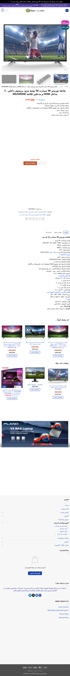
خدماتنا (35, 669)
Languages (36, 5)
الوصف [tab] (66, 232)
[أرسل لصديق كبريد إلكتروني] (33, 218)
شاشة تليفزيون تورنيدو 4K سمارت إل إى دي (31, 214)
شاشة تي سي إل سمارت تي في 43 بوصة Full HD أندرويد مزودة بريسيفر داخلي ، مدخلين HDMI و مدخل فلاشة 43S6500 (58, 345)
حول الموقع (30, 669)
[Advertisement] (35, 138)
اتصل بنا (40, 669)
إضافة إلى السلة (30, 163)
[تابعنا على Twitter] (36, 593)
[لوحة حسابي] (6, 10)
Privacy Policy (64, 612)
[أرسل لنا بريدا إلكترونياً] (33, 593)
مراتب (67, 503)
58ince (44, 214)
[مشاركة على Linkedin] (26, 218)
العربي (61, 86)
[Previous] (65, 44)
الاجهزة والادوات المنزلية (40, 212)
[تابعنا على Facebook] (39, 593)
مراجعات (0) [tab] (49, 232)
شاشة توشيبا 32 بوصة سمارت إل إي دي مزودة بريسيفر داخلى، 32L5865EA (58, 387)
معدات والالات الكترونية (62, 543)
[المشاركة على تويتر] (36, 218)
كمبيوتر (66, 514)
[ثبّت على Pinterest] (30, 218)
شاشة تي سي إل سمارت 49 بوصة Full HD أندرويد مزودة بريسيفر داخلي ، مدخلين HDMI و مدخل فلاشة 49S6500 (12, 345)
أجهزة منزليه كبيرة (62, 532)
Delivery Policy (64, 615)
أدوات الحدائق (63, 527)
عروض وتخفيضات (63, 517)
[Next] (3, 44)
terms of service (64, 605)
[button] (67, 10)
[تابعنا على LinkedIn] (30, 593)
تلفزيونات (30, 212)
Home (66, 86)
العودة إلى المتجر (35, 571)
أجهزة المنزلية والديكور (61, 524)
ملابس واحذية (64, 510)
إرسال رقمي (53, 252)
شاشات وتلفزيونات (23, 212)
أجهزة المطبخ (63, 529)
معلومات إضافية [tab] (58, 232)
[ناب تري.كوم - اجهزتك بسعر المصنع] (35, 10)
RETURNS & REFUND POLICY (58, 608)
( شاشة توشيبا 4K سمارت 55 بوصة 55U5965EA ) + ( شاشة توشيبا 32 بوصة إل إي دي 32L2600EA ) (11, 391)
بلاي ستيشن (65, 507)
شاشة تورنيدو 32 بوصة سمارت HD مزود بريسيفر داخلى (35, 343)
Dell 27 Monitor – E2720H (35, 384)
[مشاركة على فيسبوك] (39, 218)
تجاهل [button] (9, 1)
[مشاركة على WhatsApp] (43, 218)
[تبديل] (2, 510)
